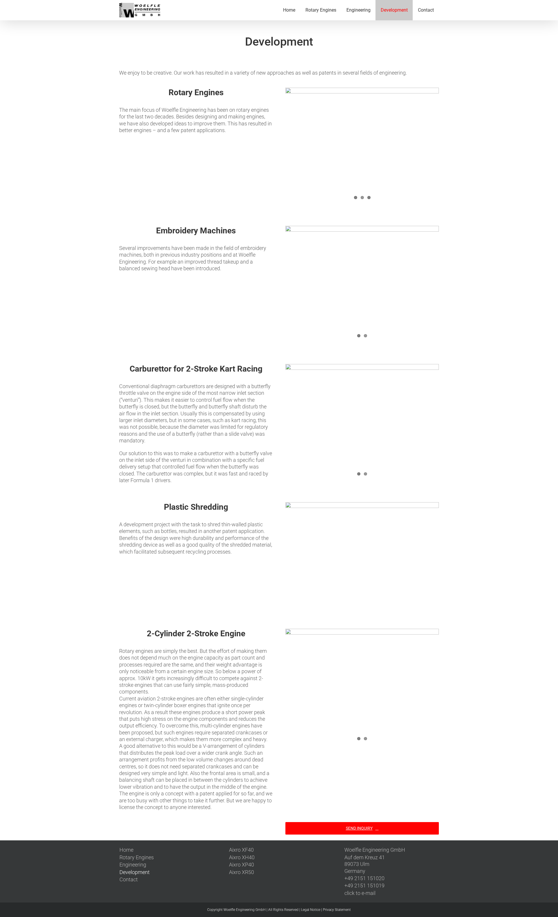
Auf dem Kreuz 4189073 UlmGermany (364, 864)
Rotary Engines (136, 857)
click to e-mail (359, 893)
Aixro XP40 (241, 865)
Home (126, 850)
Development (134, 872)
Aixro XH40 (242, 857)
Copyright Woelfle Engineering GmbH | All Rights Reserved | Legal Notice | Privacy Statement (279, 910)
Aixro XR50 (241, 872)
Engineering (132, 865)
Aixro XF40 (241, 850)
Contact (128, 879)
